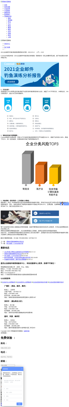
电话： (4, 352)
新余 (9, 25)
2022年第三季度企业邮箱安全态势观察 (16, 252)
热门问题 (7, 47)
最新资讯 (7, 12)
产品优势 (7, 8)
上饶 (9, 37)
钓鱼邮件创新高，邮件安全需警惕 (15, 259)
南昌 (9, 18)
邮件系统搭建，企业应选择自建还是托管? (17, 257)
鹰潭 (9, 27)
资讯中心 (7, 44)
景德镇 (10, 20)
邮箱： (4, 361)
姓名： (4, 343)
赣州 (9, 29)
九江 (9, 24)
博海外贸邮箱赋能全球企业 (15, 241)
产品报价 (7, 10)
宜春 (9, 33)
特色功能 (7, 7)
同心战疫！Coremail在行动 (14, 243)
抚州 (9, 35)
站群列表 (26, 331)
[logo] (6, 1)
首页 (5, 5)
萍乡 (9, 22)
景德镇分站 (8, 16)
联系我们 (7, 14)
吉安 (9, 31)
